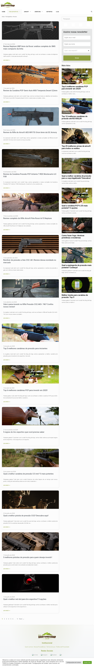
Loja (57, 11)
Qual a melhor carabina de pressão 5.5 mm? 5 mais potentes (28, 474)
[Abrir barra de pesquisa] (91, 11)
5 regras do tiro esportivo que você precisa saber (23, 432)
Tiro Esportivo (13, 11)
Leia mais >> (6, 60)
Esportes (49, 11)
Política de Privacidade (62, 647)
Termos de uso (50, 647)
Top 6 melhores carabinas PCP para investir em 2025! (25, 390)
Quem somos (29, 647)
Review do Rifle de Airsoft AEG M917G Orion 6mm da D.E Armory (30, 132)
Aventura (38, 11)
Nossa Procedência (39, 647)
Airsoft (26, 11)
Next (21, 619)
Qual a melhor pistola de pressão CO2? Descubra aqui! (25, 516)
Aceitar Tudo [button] (87, 662)
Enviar (77, 58)
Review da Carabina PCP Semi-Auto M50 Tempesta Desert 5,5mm (30, 90)
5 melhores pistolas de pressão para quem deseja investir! (27, 557)
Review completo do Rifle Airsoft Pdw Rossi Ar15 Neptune (27, 218)
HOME (3, 11)
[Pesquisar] (89, 19)
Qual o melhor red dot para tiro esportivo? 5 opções (24, 599)
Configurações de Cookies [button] (74, 662)
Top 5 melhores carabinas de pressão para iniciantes (25, 348)
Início (3, 16)
